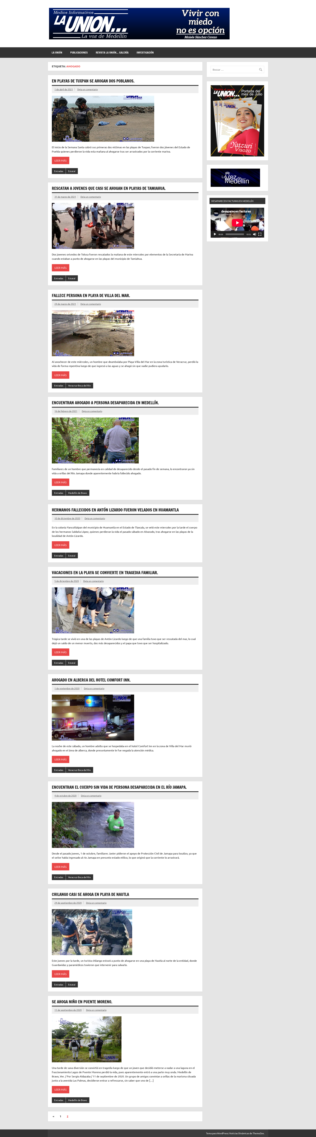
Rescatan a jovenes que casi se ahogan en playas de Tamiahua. (109, 188)
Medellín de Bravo (77, 492)
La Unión (57, 52)
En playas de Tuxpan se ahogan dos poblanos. (93, 81)
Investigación (145, 52)
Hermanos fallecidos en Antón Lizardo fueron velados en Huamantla (115, 510)
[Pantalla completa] (260, 234)
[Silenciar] (254, 234)
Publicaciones (79, 52)
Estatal (71, 171)
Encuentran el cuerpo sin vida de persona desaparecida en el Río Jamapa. (119, 787)
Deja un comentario (87, 89)
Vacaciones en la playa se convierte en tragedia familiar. (105, 572)
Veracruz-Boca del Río (79, 385)
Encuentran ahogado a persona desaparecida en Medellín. (105, 402)
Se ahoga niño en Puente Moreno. (82, 1002)
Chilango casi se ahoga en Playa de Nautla (90, 894)
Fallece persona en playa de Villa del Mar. (91, 295)
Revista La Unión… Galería (112, 52)
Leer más (60, 160)
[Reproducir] (215, 234)
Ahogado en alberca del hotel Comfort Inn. (91, 680)
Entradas (58, 171)
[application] (237, 223)
